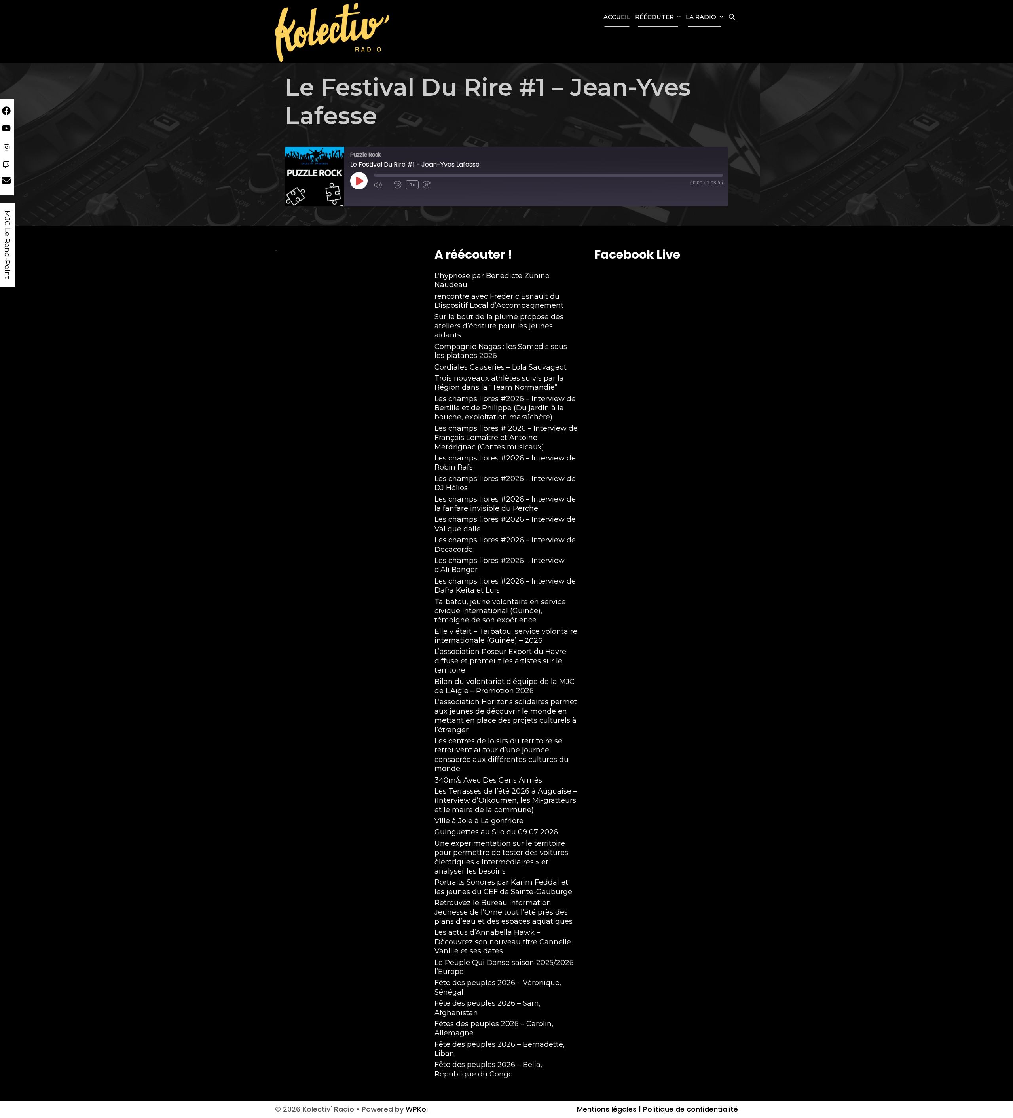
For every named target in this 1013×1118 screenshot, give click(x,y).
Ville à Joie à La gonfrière (479, 821)
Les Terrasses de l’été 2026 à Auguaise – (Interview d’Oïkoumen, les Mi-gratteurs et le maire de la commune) (505, 800)
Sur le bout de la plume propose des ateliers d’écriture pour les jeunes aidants (498, 326)
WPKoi (417, 1109)
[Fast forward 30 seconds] (430, 185)
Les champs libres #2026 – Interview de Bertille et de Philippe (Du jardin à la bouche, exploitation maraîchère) (505, 408)
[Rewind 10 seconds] (398, 185)
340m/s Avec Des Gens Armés (488, 780)
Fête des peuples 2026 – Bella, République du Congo (488, 1069)
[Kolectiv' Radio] (333, 32)
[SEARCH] (732, 17)
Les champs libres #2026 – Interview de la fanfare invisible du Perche (505, 504)
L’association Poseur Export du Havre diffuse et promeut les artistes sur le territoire (500, 661)
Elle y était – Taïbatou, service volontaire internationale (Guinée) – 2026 (505, 636)
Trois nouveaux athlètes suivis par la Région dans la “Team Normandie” (499, 383)
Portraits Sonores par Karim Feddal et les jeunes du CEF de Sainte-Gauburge (503, 887)
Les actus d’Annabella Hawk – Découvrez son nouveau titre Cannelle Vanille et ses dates (502, 941)
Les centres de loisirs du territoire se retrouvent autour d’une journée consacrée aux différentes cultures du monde (501, 755)
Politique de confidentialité (689, 1109)
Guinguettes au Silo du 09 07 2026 (496, 832)
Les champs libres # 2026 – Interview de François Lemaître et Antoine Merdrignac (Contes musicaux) (506, 437)
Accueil (616, 17)
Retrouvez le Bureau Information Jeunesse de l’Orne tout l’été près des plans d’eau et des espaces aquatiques (503, 912)
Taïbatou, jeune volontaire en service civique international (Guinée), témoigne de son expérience (500, 611)
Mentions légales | (609, 1109)
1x (412, 184)
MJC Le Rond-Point (7, 244)
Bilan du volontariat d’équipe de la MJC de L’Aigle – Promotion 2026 (504, 686)
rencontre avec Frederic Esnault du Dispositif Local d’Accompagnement (498, 301)
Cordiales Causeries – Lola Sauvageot (500, 367)
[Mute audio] (382, 185)
